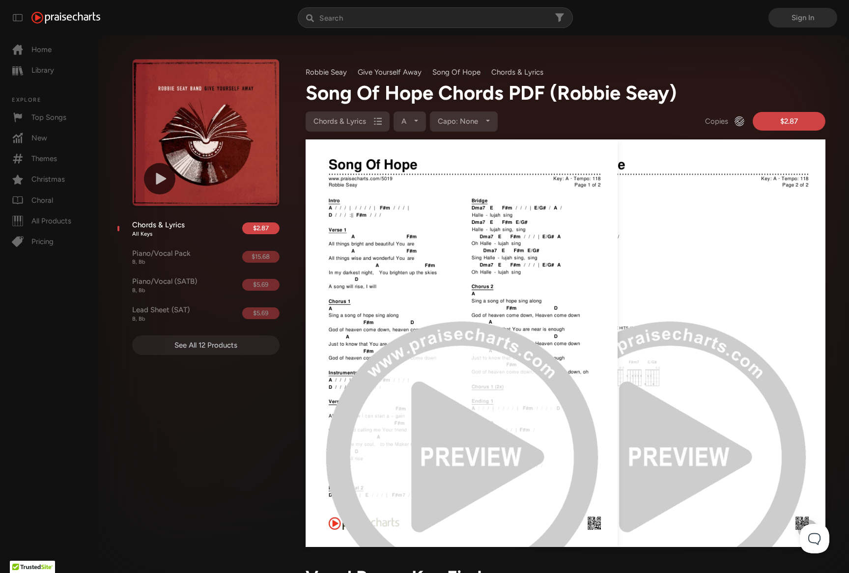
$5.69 (260, 284)
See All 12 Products (205, 345)
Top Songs (48, 117)
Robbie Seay (326, 72)
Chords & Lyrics (158, 228)
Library (42, 70)
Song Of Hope (456, 72)
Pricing (42, 241)
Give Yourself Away (390, 72)
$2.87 (261, 228)
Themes (44, 158)
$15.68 (261, 256)
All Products (51, 221)
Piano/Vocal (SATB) (164, 285)
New (39, 138)
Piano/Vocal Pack (161, 257)
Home (41, 49)
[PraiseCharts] (65, 18)
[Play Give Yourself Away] (159, 178)
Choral (42, 200)
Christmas (48, 179)
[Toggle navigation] (18, 18)
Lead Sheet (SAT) (161, 313)
